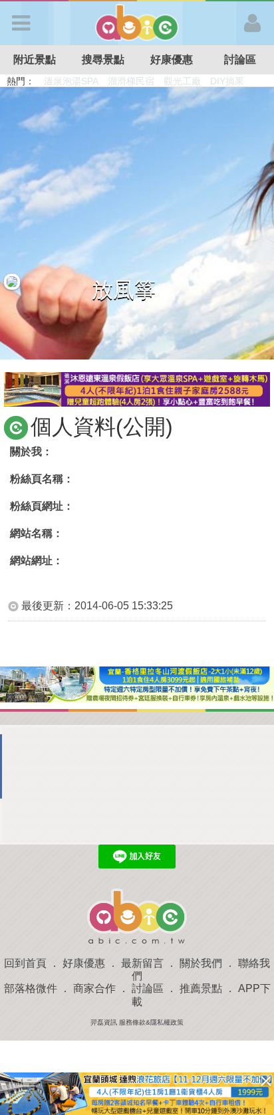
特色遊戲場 (132, 81)
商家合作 (94, 988)
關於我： (31, 451)
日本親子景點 (72, 81)
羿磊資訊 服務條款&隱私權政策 (137, 1022)
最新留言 (142, 963)
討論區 (240, 59)
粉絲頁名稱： (42, 478)
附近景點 (34, 59)
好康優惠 (171, 59)
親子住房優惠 (190, 81)
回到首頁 (25, 963)
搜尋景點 (103, 59)
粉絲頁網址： (42, 506)
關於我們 (201, 963)
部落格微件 (30, 988)
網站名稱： (36, 533)
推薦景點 (201, 988)
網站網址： (36, 560)
